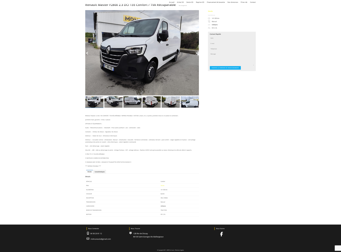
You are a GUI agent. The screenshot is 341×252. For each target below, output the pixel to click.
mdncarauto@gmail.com (100, 239)
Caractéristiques (100, 172)
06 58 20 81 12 (95, 233)
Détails (89, 172)
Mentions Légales (179, 250)
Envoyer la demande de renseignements (225, 68)
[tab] (89, 172)
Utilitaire (163, 206)
